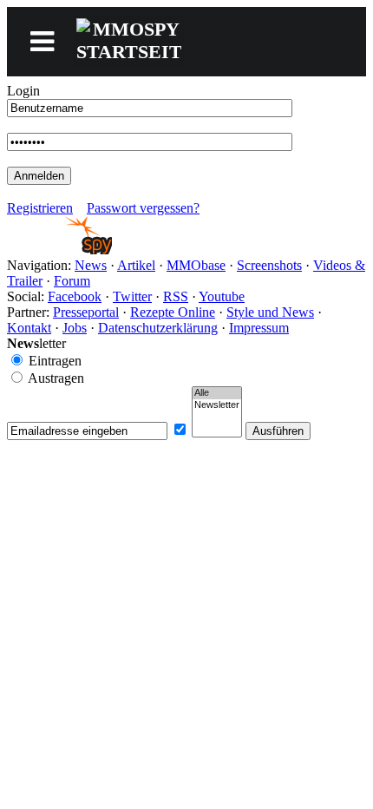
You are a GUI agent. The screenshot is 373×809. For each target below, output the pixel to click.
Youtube (222, 296)
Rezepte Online (172, 312)
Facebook (74, 296)
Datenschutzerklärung (158, 327)
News (91, 265)
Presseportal (86, 312)
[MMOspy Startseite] (59, 249)
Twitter (132, 296)
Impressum (259, 327)
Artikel (136, 265)
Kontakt (29, 327)
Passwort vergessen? (143, 208)
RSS (175, 296)
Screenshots (269, 265)
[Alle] (217, 393)
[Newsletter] (217, 405)
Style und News (270, 312)
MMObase (196, 265)
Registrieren (40, 208)
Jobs (74, 327)
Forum (72, 280)
